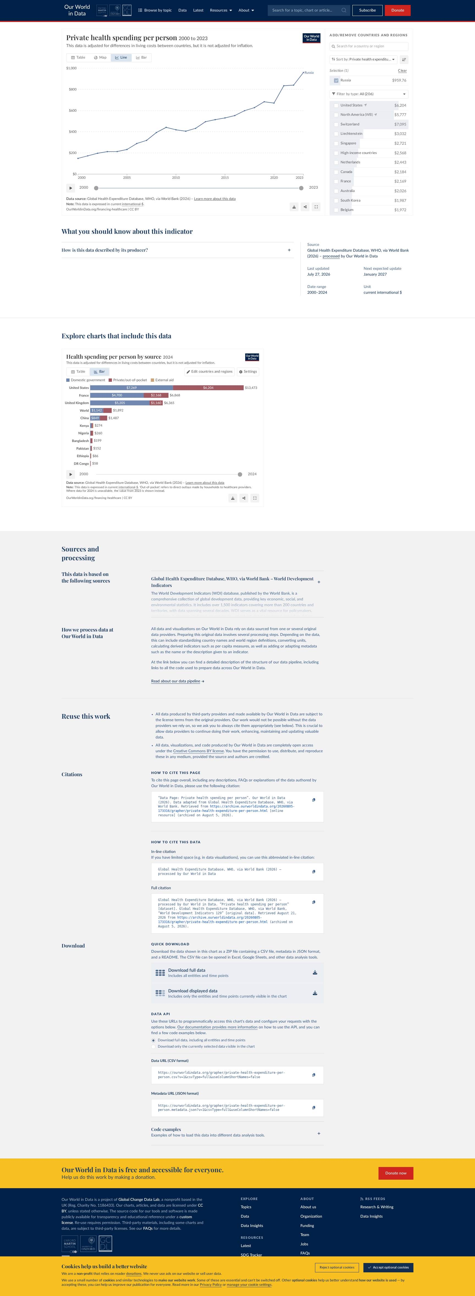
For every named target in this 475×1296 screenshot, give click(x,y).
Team (304, 1235)
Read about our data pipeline (175, 681)
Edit (212, 372)
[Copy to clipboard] (308, 800)
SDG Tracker (251, 1255)
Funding (307, 1226)
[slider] (96, 188)
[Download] (294, 206)
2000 (83, 188)
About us (308, 1207)
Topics (246, 1207)
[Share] (305, 206)
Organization (311, 1216)
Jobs (304, 1244)
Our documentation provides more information (217, 1027)
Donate (397, 10)
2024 (252, 474)
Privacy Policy (211, 1285)
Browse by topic (158, 10)
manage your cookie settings (249, 1285)
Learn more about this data (215, 199)
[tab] (78, 58)
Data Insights (252, 1226)
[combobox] (309, 10)
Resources (218, 10)
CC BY (134, 209)
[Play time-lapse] (70, 188)
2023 (313, 188)
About (244, 10)
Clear (402, 71)
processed (331, 256)
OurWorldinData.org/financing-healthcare (96, 209)
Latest (198, 10)
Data (182, 10)
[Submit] (343, 10)
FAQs (148, 1229)
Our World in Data (77, 10)
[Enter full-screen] (316, 206)
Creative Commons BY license (198, 751)
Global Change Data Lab (138, 1200)
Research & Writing (376, 1207)
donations (134, 1274)
